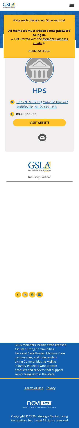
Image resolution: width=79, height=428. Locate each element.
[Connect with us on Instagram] (32, 295)
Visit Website (39, 123)
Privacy (50, 388)
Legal (38, 420)
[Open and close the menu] (48, 5)
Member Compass (34, 314)
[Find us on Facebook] (18, 295)
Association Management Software (39, 407)
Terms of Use (33, 388)
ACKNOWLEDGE (39, 51)
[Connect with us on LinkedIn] (25, 295)
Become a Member (35, 318)
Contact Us (29, 326)
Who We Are (30, 322)
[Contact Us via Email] (39, 295)
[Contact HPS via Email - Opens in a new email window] (42, 138)
